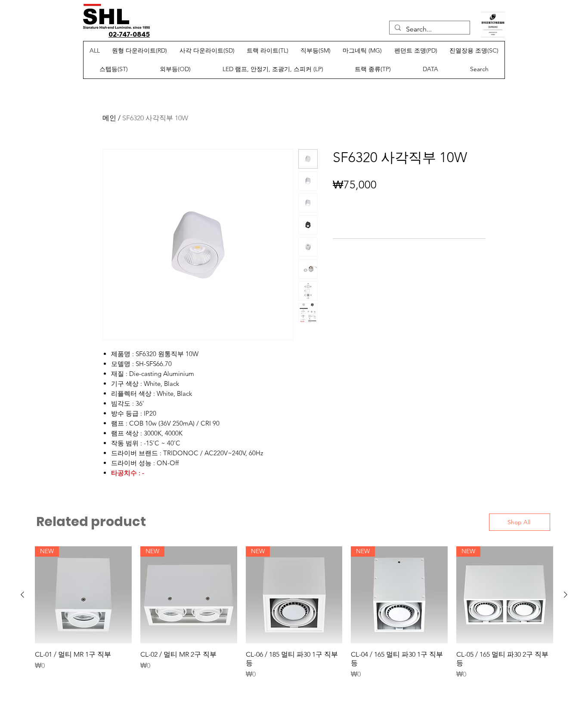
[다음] (565, 594)
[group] (294, 613)
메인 (109, 118)
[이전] (22, 594)
